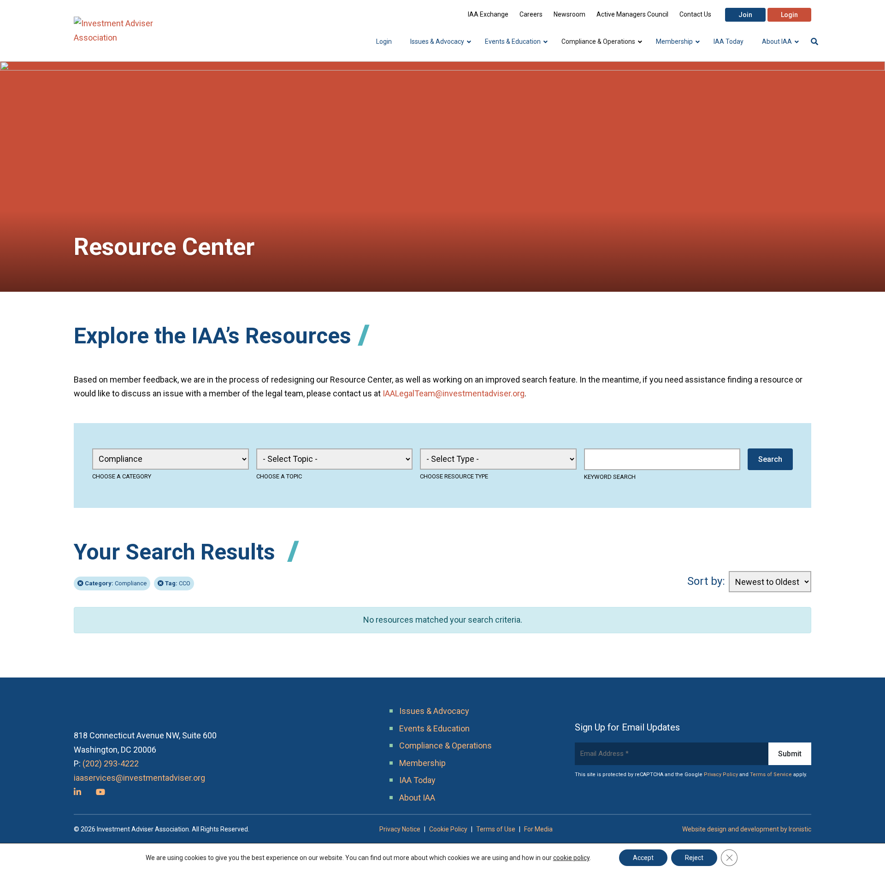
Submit (790, 753)
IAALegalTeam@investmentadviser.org (454, 393)
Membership (422, 763)
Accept (643, 857)
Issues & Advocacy (434, 711)
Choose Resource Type (454, 476)
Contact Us (695, 14)
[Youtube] (100, 792)
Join (745, 14)
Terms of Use (495, 829)
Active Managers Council (632, 14)
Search (770, 459)
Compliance (116, 583)
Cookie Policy (448, 829)
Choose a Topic (279, 476)
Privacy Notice (399, 829)
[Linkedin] (77, 792)
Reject (694, 857)
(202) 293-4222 (111, 763)
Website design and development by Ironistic (746, 829)
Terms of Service (771, 775)
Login (789, 14)
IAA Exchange (488, 14)
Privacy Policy (721, 775)
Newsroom (569, 14)
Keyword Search (610, 476)
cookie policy (571, 857)
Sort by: (706, 581)
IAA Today (417, 780)
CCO (177, 583)
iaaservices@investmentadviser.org (139, 778)
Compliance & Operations (445, 745)
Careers (531, 14)
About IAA (417, 797)
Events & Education (434, 728)
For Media (538, 829)
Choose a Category (121, 476)
